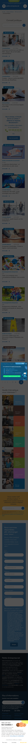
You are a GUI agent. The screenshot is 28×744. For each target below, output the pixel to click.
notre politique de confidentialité (17, 736)
